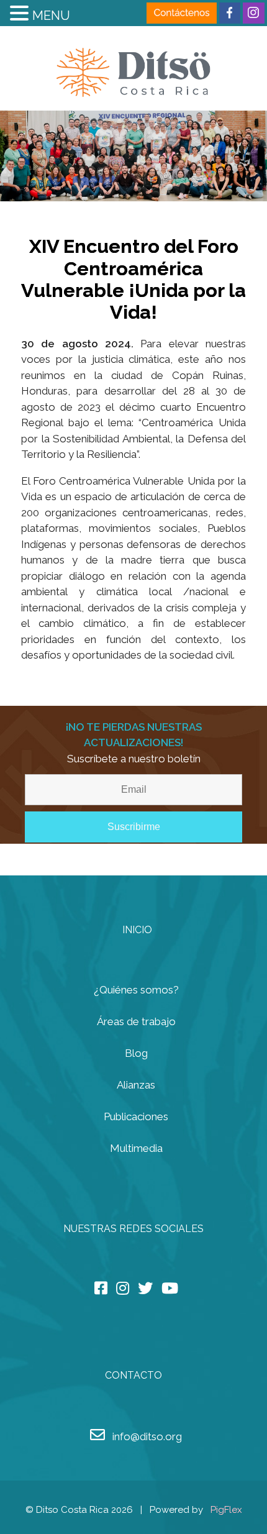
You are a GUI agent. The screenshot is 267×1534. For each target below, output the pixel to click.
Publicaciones (136, 1116)
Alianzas (136, 1085)
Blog (136, 1053)
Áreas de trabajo (136, 1021)
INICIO (137, 930)
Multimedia (136, 1148)
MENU (51, 15)
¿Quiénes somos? (136, 990)
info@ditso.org (147, 1436)
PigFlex (226, 1509)
